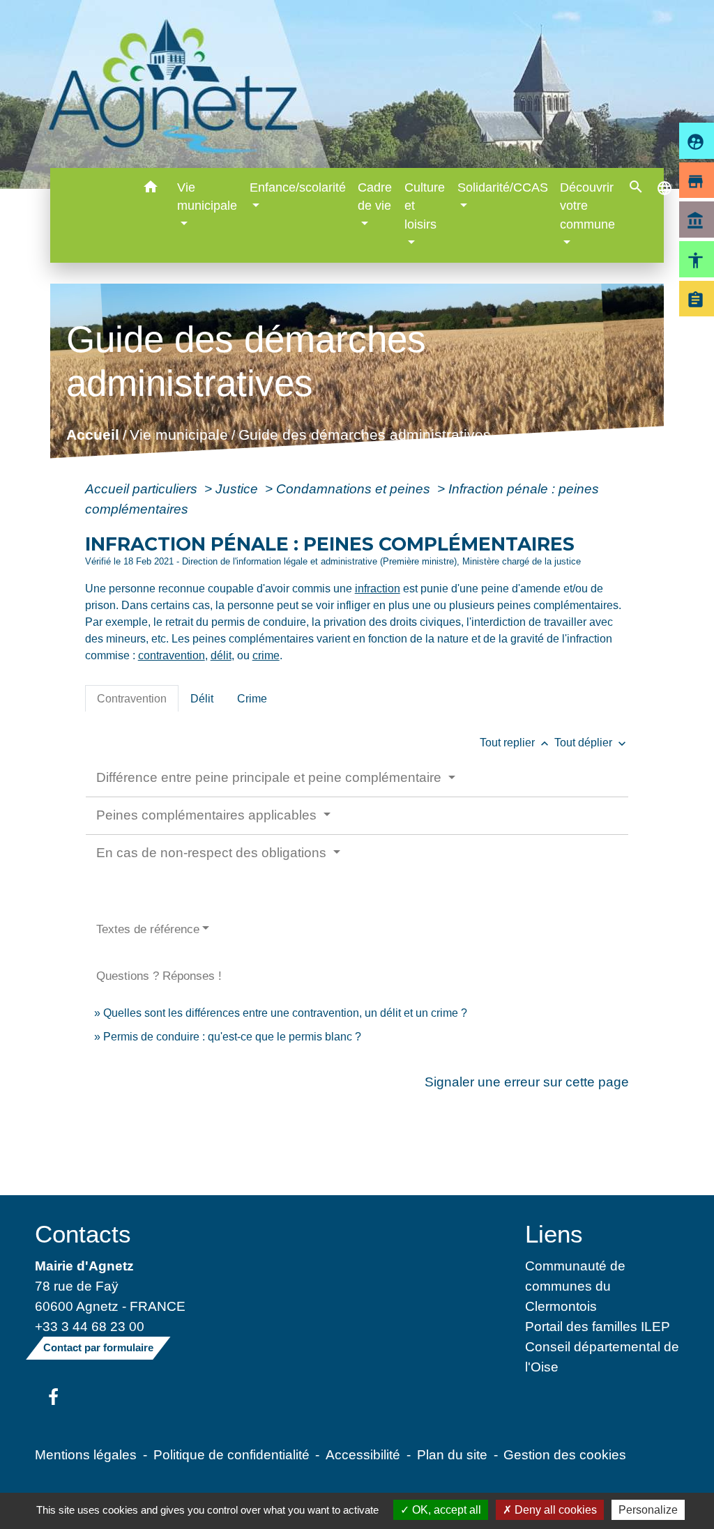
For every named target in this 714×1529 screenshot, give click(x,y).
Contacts (83, 1233)
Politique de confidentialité (231, 1454)
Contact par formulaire (98, 1347)
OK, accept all (445, 1510)
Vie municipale (178, 435)
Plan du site (452, 1454)
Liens (554, 1233)
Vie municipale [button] (207, 196)
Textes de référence (147, 929)
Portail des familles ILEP (597, 1326)
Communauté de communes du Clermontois (575, 1286)
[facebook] (53, 1398)
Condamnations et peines (355, 488)
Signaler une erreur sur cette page (527, 1081)
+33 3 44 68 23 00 (89, 1326)
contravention (171, 655)
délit (221, 655)
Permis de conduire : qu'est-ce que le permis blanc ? (232, 1037)
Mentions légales (86, 1454)
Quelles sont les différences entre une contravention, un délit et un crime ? (285, 1013)
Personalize (648, 1510)
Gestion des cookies (564, 1454)
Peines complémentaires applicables (208, 815)
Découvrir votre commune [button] (587, 205)
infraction (377, 588)
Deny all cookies (554, 1510)
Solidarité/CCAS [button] (502, 187)
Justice (238, 488)
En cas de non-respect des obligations (213, 852)
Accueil (92, 435)
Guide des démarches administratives (364, 435)
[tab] (131, 698)
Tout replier (516, 742)
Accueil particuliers (143, 488)
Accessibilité (363, 1454)
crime (266, 655)
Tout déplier (591, 742)
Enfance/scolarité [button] (298, 187)
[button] (150, 189)
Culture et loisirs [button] (424, 205)
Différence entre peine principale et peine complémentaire (270, 777)
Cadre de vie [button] (375, 196)
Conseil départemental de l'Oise (602, 1356)
